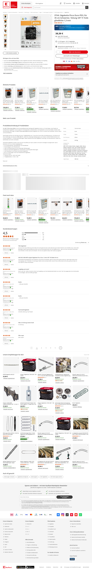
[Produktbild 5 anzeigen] (5, 36)
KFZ (5, 547)
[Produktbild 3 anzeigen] (5, 26)
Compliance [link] (48, 567)
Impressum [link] (41, 567)
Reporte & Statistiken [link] (76, 524)
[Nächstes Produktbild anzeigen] (5, 49)
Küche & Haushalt (9, 531)
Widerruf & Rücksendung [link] (32, 547)
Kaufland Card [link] (52, 529)
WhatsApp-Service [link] (53, 547)
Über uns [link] (74, 526)
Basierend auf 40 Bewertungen (11, 238)
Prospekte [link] (51, 526)
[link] (39, 3)
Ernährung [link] (51, 542)
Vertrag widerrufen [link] (31, 550)
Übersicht (29, 524)
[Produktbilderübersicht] (5, 32)
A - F (28, 526)
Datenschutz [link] (55, 567)
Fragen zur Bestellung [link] (32, 545)
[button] (33, 233)
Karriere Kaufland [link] (76, 548)
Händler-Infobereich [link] (53, 555)
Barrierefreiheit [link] (86, 567)
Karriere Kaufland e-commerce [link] (78, 550)
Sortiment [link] (51, 531)
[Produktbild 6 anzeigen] (5, 41)
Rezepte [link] (51, 534)
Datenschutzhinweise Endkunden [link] (79, 539)
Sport (6, 544)
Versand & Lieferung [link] (31, 555)
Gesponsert (86, 354)
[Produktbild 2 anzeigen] (5, 21)
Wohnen (6, 536)
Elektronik (7, 526)
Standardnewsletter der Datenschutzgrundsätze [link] (34, 501)
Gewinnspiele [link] (52, 539)
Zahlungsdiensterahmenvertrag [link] (79, 534)
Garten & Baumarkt (9, 529)
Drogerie (7, 542)
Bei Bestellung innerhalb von (68, 43)
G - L (28, 529)
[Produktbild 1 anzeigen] (5, 16)
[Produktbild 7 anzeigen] (5, 45)
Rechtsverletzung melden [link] (33, 557)
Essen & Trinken (8, 549)
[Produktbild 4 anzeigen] (5, 31)
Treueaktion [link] (52, 536)
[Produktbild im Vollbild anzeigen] (30, 32)
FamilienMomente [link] (53, 544)
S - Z (28, 534)
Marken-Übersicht (9, 552)
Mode (6, 539)
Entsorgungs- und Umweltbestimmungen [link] (72, 567)
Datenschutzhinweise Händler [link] (78, 537)
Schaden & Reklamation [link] (32, 552)
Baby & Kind (7, 534)
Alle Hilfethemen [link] (31, 542)
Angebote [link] (51, 524)
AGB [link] (61, 567)
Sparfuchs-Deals (8, 524)
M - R (28, 531)
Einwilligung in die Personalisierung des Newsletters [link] (40, 505)
